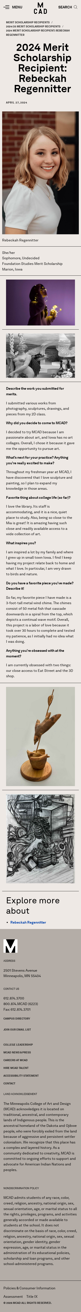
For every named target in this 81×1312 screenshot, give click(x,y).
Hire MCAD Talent (16, 1068)
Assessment (13, 1297)
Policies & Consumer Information (29, 1288)
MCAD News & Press (17, 1052)
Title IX (32, 1297)
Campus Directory (16, 1018)
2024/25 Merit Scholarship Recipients (33, 26)
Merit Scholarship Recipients (28, 22)
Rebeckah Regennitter (28, 922)
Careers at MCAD (15, 1060)
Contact (9, 1083)
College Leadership (18, 1044)
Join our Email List (17, 1029)
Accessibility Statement (21, 1075)
